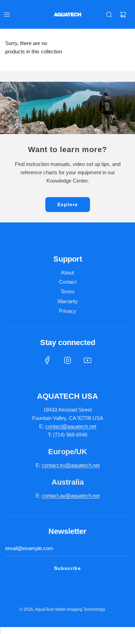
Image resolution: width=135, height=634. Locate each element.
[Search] (109, 14)
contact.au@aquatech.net (71, 496)
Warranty (67, 301)
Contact (67, 282)
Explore (67, 204)
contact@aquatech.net (70, 426)
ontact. (52, 465)
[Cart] (123, 14)
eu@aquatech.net (80, 465)
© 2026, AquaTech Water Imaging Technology (62, 609)
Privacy (67, 311)
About (67, 272)
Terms (68, 291)
